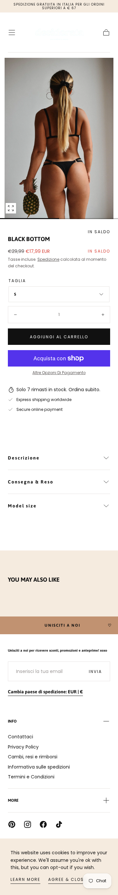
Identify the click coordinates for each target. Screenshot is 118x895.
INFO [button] (12, 721)
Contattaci (20, 736)
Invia (95, 671)
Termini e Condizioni (31, 776)
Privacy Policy (23, 747)
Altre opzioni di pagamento (59, 372)
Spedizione (48, 259)
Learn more (25, 879)
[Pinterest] (12, 824)
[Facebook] (43, 824)
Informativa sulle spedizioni (39, 767)
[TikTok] (59, 824)
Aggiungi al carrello (59, 337)
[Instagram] (27, 824)
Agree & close (67, 879)
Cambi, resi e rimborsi (32, 756)
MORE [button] (13, 800)
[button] (12, 32)
